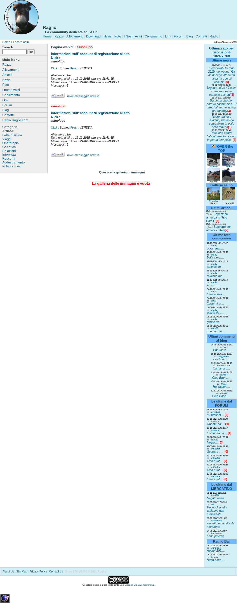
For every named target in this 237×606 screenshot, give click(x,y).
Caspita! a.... (215, 303)
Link (167, 36)
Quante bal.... (216, 424)
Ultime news (221, 60)
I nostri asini (20, 42)
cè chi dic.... (221, 359)
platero (224, 393)
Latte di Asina (12, 135)
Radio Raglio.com (15, 120)
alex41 (214, 328)
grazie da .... (215, 312)
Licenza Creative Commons (139, 585)
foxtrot (223, 347)
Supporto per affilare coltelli (218, 228)
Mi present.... (216, 415)
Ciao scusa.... (216, 294)
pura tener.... (215, 248)
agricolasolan (229, 182)
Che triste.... (221, 350)
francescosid (224, 365)
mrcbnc (213, 182)
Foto (117, 36)
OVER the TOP (225, 149)
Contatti (201, 36)
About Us (8, 571)
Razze (59, 36)
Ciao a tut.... (215, 461)
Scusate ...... (216, 451)
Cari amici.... (221, 368)
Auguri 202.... (216, 550)
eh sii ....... (214, 285)
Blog (189, 36)
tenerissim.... (216, 266)
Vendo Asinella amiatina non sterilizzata (217, 511)
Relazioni (9, 151)
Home (47, 36)
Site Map (21, 571)
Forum (179, 36)
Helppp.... (213, 442)
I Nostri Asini (133, 36)
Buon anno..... (216, 560)
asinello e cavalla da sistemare (220, 525)
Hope (224, 384)
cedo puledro (215, 536)
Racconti (8, 158)
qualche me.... (216, 276)
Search (7, 47)
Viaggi (6, 139)
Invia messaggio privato (83, 96)
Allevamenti (74, 36)
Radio (213, 36)
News (107, 36)
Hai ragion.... (221, 386)
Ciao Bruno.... (221, 377)
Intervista (9, 154)
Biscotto (213, 201)
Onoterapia (10, 143)
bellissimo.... (215, 257)
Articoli (7, 75)
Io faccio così (12, 166)
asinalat (213, 167)
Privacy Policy (38, 571)
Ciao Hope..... (221, 396)
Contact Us (56, 571)
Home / (7, 42)
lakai (213, 291)
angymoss (223, 356)
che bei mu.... (216, 331)
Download (93, 36)
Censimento (153, 36)
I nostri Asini (11, 90)
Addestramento (13, 162)
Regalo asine (215, 498)
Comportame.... (217, 433)
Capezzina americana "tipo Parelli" (217, 217)
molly (229, 167)
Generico (9, 147)
